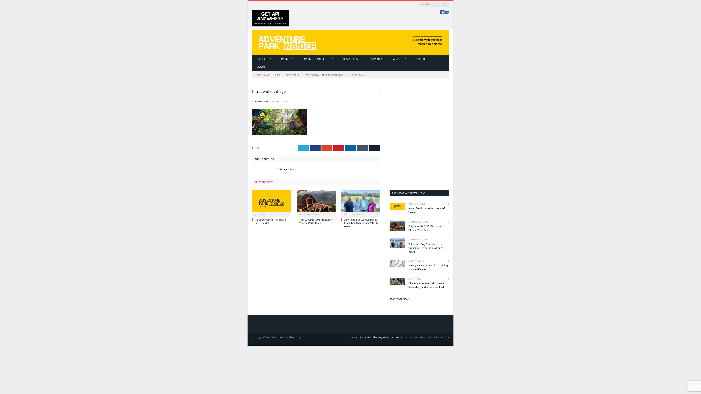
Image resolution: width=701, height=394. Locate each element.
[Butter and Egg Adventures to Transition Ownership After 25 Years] (360, 203)
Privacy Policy (441, 337)
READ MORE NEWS (400, 299)
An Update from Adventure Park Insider (427, 210)
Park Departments (317, 59)
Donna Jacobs (262, 101)
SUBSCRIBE (422, 59)
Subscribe (425, 337)
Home (353, 337)
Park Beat (288, 59)
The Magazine (381, 337)
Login (261, 66)
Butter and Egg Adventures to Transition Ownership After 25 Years (361, 223)
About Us (365, 337)
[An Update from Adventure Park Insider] (271, 203)
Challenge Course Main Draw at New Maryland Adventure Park (426, 285)
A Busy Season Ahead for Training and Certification (428, 267)
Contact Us (411, 337)
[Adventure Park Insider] (350, 41)
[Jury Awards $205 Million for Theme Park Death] (316, 203)
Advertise (377, 59)
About (397, 59)
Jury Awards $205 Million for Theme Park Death (316, 221)
